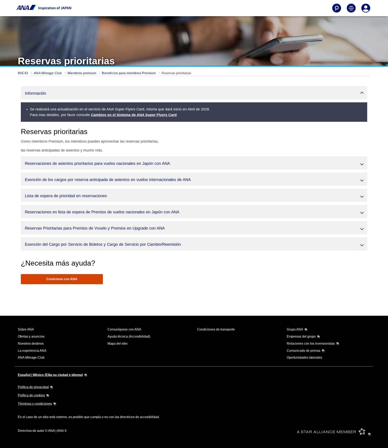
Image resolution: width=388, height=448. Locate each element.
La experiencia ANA (32, 350)
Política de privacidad (33, 387)
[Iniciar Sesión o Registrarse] (365, 8)
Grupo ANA (295, 329)
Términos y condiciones (35, 403)
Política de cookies (31, 395)
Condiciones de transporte (216, 329)
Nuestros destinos (31, 343)
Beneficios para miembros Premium (129, 73)
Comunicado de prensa (303, 350)
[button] (194, 92)
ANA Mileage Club (48, 73)
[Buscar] (336, 8)
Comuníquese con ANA (124, 329)
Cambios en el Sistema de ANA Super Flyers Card (134, 115)
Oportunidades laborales (304, 357)
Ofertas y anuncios (31, 336)
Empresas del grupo (301, 336)
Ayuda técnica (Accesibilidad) (129, 336)
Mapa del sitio (118, 343)
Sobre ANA (26, 329)
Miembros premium (82, 73)
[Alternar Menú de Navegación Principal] (351, 8)
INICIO (23, 73)
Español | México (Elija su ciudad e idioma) (50, 375)
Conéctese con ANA (61, 279)
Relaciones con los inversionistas (311, 343)
